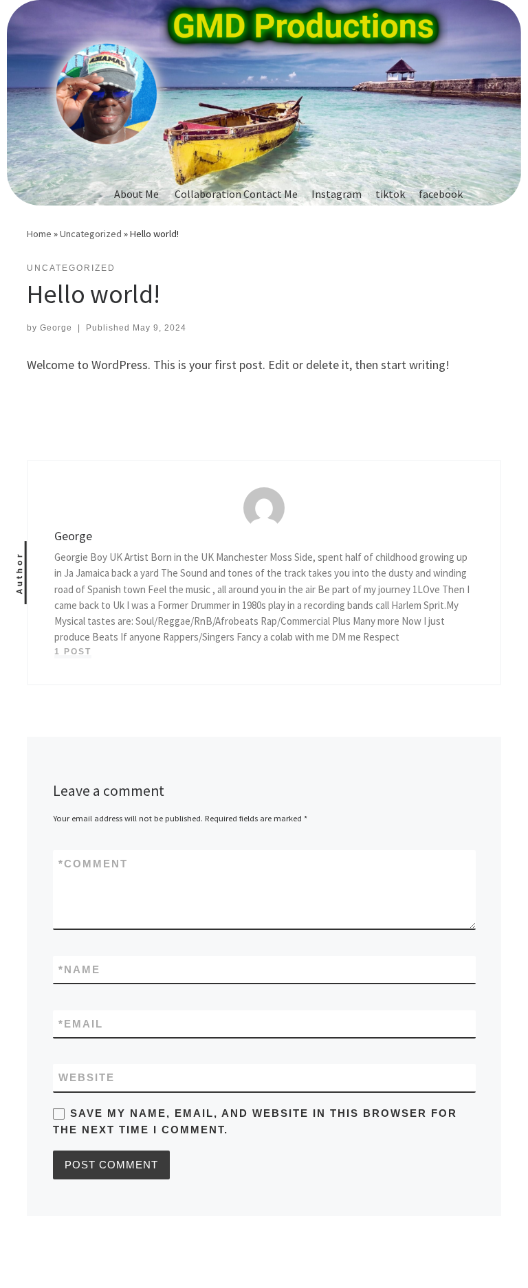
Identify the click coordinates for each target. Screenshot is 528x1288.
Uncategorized (91, 233)
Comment (93, 863)
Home (39, 233)
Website (86, 1077)
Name (79, 969)
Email (80, 1024)
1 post (72, 651)
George (56, 328)
